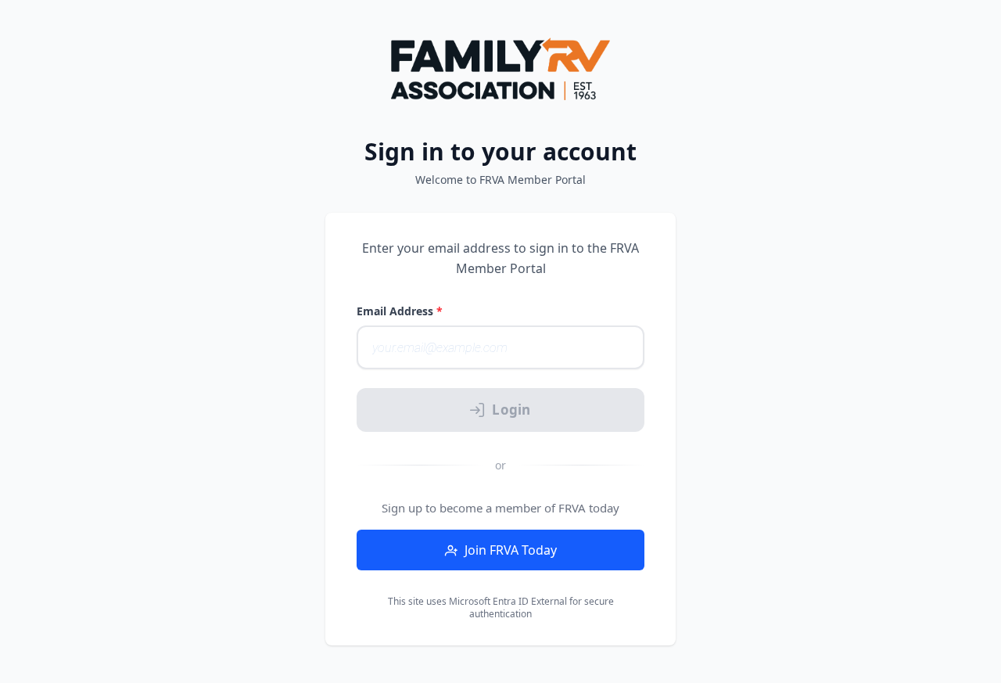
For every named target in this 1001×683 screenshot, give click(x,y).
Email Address (400, 311)
